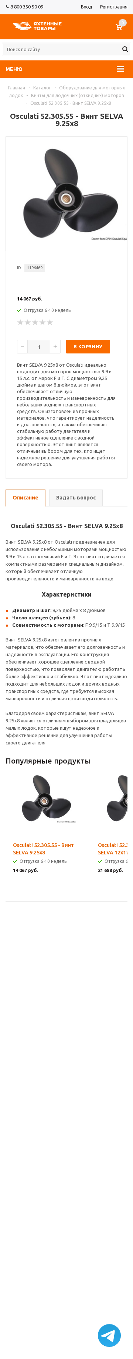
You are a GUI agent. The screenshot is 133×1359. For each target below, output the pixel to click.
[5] (50, 322)
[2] (28, 322)
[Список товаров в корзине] (122, 31)
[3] (35, 322)
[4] (43, 322)
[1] (20, 322)
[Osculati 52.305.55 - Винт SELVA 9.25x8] (66, 238)
